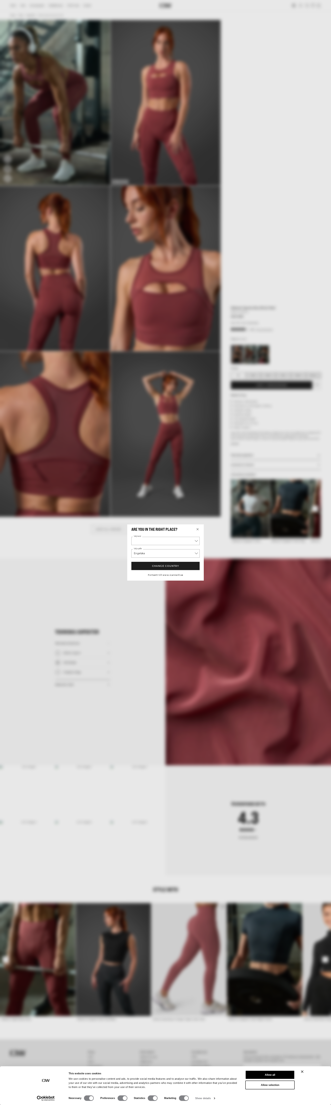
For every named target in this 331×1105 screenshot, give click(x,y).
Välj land (137, 536)
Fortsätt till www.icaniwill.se (165, 575)
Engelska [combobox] (139, 553)
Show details (203, 1098)
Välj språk (138, 549)
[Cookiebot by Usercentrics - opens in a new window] (46, 1098)
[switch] (122, 1098)
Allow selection (270, 1084)
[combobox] (165, 541)
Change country (165, 565)
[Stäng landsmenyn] (197, 529)
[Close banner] (302, 1071)
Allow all (270, 1074)
